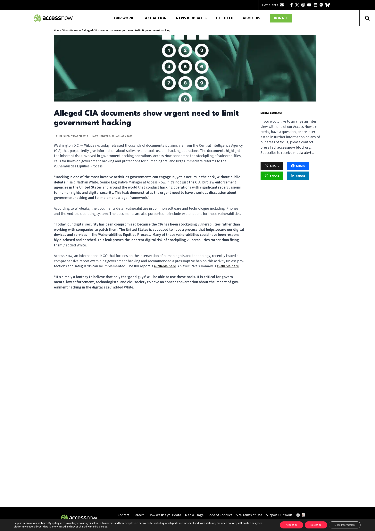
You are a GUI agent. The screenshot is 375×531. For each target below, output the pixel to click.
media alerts (303, 152)
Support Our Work (279, 515)
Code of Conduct (219, 515)
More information (345, 525)
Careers (139, 515)
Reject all (316, 525)
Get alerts (270, 5)
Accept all (291, 525)
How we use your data (164, 515)
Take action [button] (155, 18)
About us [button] (251, 18)
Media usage (194, 515)
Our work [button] (123, 18)
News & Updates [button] (191, 18)
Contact (123, 515)
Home (57, 30)
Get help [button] (224, 18)
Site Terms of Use (249, 515)
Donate (281, 18)
